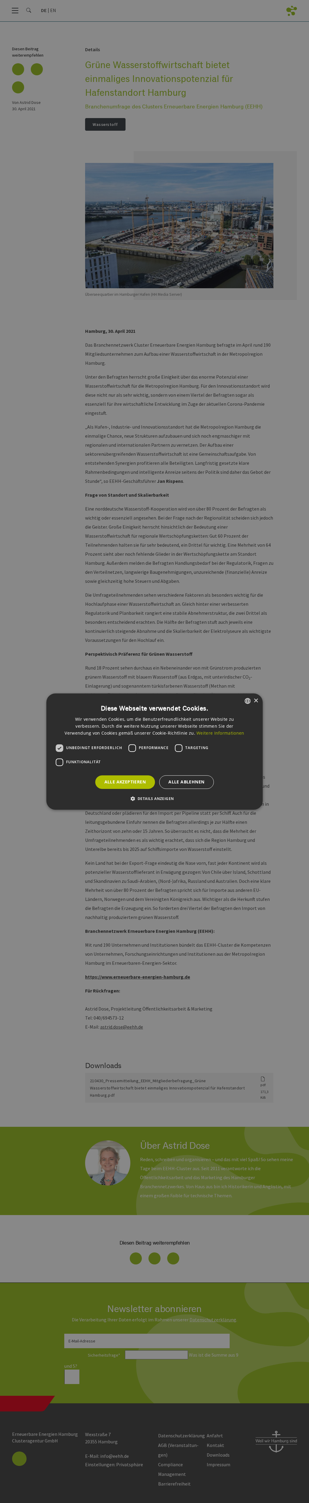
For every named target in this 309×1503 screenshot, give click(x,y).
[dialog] (154, 751)
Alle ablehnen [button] (186, 782)
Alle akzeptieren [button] (125, 782)
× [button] (255, 700)
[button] (154, 798)
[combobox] (247, 701)
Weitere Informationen (220, 733)
